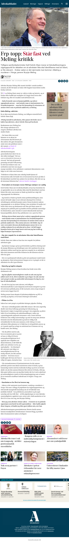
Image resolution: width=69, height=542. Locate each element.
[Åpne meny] (66, 4)
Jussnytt (26, 4)
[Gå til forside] (11, 4)
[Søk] (62, 3)
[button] (64, 480)
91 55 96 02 (45, 526)
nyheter (17, 419)
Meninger (33, 4)
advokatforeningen (8, 419)
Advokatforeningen (24, 528)
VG (4, 93)
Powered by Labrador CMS (34, 540)
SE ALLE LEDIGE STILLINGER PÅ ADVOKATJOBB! (34, 500)
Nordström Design (37, 532)
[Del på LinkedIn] (64, 81)
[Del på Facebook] (59, 81)
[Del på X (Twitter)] (62, 81)
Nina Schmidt (34, 526)
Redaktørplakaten (35, 529)
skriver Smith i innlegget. (28, 181)
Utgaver (40, 4)
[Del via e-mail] (67, 81)
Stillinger (47, 4)
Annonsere (55, 4)
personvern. (51, 531)
